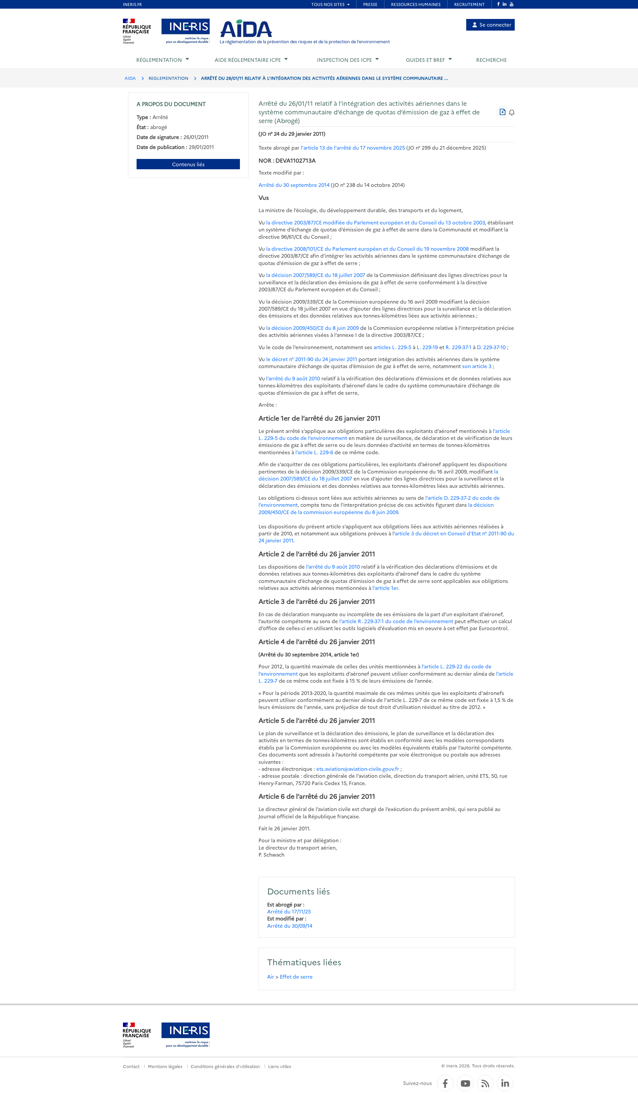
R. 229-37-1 (459, 346)
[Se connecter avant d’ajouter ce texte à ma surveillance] (511, 111)
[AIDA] (246, 29)
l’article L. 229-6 (315, 452)
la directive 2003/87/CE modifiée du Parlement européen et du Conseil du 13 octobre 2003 (375, 222)
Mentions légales (165, 1066)
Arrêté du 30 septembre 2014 (294, 184)
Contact (131, 1066)
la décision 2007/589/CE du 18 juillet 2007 (315, 274)
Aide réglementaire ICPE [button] (248, 59)
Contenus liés (188, 164)
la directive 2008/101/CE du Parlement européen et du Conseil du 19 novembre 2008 (367, 248)
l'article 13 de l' (353, 147)
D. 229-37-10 (491, 346)
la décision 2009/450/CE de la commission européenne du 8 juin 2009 (376, 508)
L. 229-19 (427, 346)
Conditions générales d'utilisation (225, 1066)
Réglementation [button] (159, 59)
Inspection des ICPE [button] (344, 59)
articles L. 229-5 (392, 346)
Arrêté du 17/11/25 (289, 911)
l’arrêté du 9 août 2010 (293, 378)
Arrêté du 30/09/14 (289, 925)
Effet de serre (296, 976)
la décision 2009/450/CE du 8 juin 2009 (312, 327)
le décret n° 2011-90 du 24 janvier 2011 (311, 358)
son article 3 (476, 365)
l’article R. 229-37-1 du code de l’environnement (397, 620)
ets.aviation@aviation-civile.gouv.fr (357, 768)
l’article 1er (385, 587)
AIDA (130, 78)
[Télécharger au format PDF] (502, 112)
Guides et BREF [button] (425, 59)
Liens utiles (279, 1066)
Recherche (491, 59)
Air (270, 976)
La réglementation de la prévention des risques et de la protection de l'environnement (305, 41)
